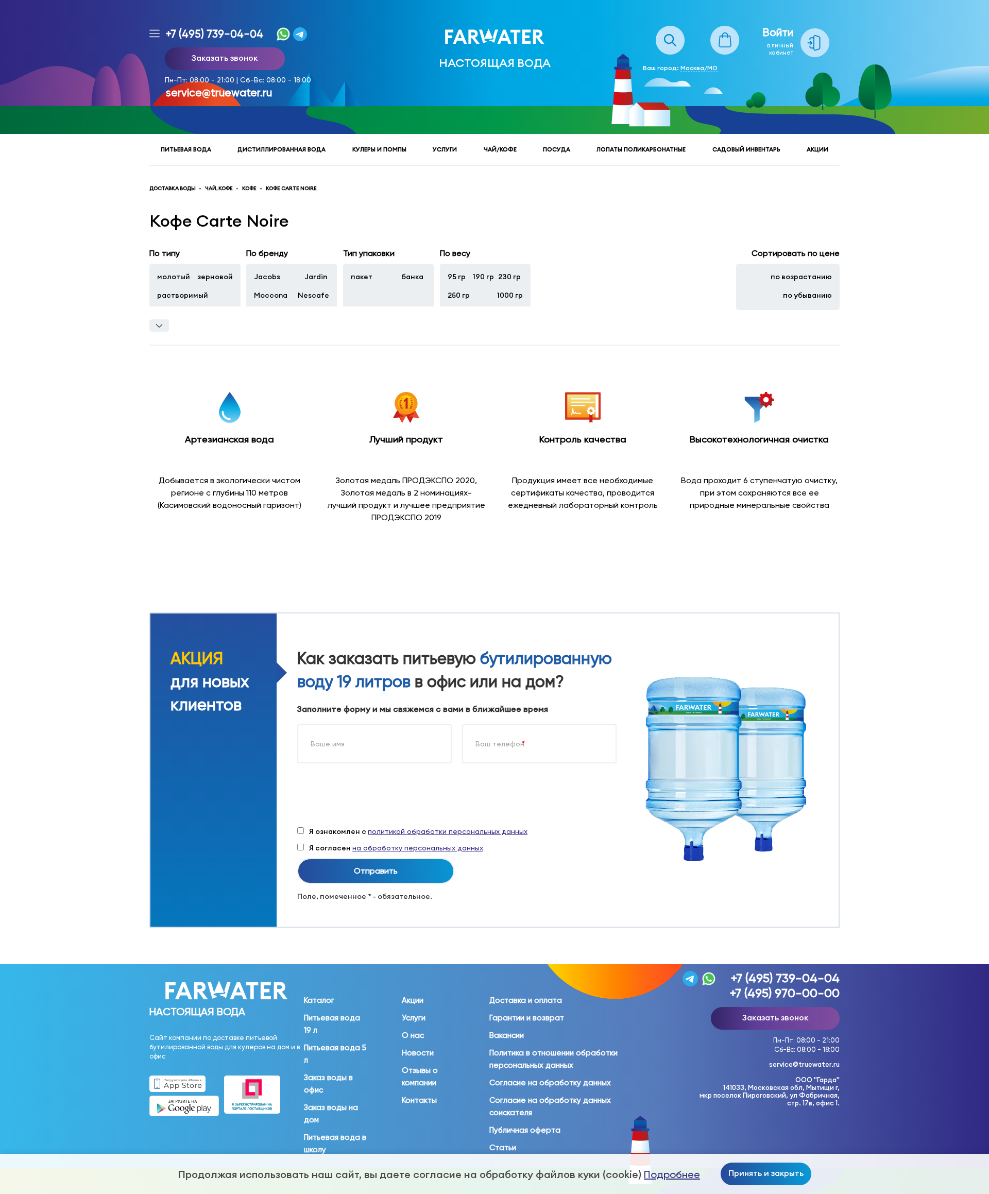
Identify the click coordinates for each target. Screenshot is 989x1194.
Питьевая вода (186, 149)
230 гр (509, 276)
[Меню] (154, 34)
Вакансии (506, 1035)
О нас (413, 1035)
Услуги (445, 149)
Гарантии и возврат (526, 1017)
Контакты (419, 1100)
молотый (173, 276)
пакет (361, 276)
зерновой (215, 276)
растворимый (182, 295)
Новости (418, 1052)
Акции (817, 149)
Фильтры (159, 325)
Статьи (502, 1147)
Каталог (319, 1000)
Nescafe (313, 295)
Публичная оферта (524, 1130)
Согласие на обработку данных (550, 1082)
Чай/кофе (500, 149)
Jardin (315, 276)
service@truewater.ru (219, 93)
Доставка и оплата (525, 1000)
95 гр (457, 276)
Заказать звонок (225, 58)
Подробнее (672, 1174)
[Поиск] (670, 31)
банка (412, 276)
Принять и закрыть (766, 1173)
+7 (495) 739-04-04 (214, 34)
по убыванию (807, 295)
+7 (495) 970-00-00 (785, 993)
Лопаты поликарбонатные (641, 149)
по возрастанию (801, 276)
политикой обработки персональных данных (447, 831)
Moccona (270, 295)
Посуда (556, 149)
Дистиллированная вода (281, 149)
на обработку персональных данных (417, 848)
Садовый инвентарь (746, 149)
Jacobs (267, 276)
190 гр (483, 276)
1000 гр (510, 295)
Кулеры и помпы (379, 149)
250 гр (459, 295)
